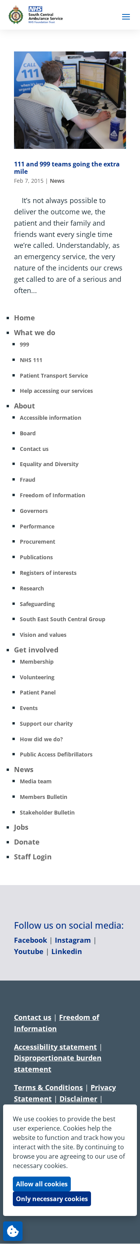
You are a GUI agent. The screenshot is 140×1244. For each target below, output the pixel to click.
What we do (34, 332)
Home (24, 317)
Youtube (29, 951)
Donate (27, 841)
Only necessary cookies (52, 1199)
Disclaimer (78, 1098)
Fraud (27, 479)
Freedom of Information (52, 495)
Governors (34, 510)
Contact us (34, 448)
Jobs (21, 827)
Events (29, 708)
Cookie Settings (13, 1231)
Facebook (30, 940)
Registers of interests (48, 572)
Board (28, 433)
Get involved (36, 649)
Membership (37, 661)
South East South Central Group (62, 619)
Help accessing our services (56, 390)
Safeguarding (37, 604)
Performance (37, 526)
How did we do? (41, 739)
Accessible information (50, 417)
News (57, 180)
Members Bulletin (43, 796)
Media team (36, 781)
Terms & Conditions (48, 1087)
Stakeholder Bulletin (47, 812)
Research (32, 588)
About (24, 405)
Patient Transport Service (54, 375)
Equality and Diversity (49, 464)
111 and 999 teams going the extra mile (67, 168)
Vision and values (43, 634)
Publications (36, 557)
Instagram (73, 940)
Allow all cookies (42, 1184)
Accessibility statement (55, 1046)
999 (24, 344)
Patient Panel (38, 692)
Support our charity (46, 723)
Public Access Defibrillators (56, 754)
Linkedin (66, 951)
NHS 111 (31, 360)
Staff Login (33, 856)
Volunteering (37, 677)
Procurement (37, 541)
